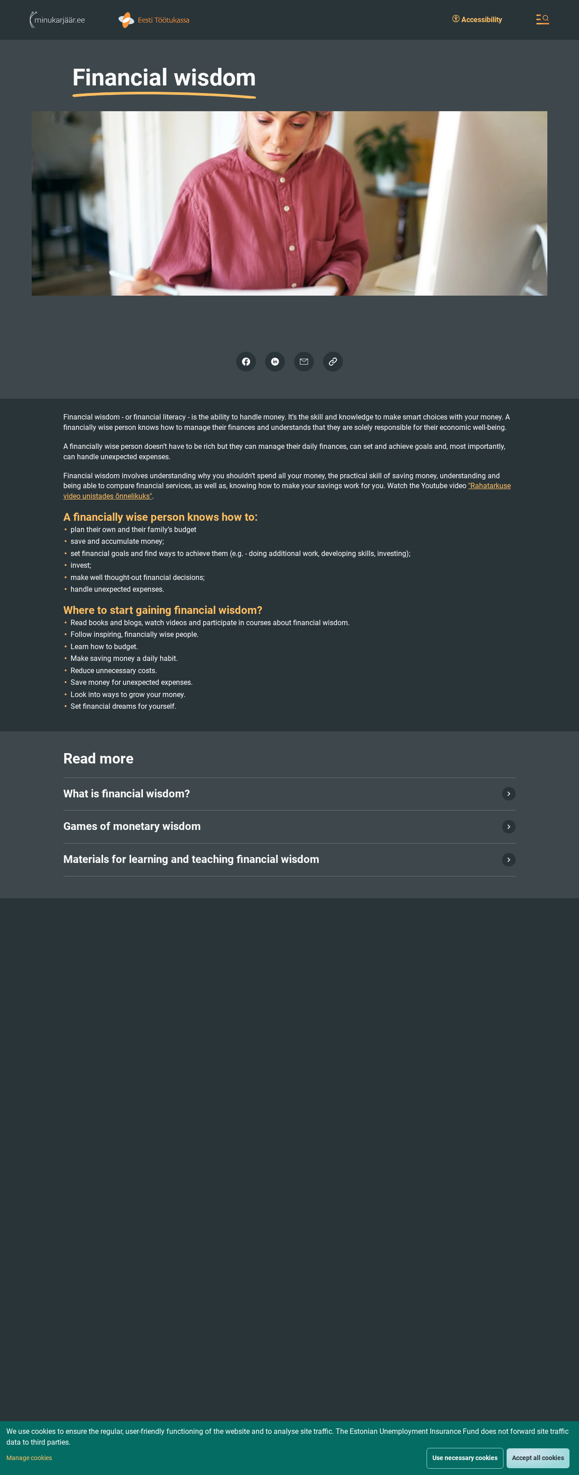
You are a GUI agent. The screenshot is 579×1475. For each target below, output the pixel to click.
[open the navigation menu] (542, 19)
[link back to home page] (57, 19)
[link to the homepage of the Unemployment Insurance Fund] (154, 19)
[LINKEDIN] (275, 362)
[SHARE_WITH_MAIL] (304, 362)
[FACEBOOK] (246, 362)
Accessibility (481, 19)
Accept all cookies (538, 1457)
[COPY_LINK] (333, 362)
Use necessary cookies (465, 1457)
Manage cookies (29, 1457)
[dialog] (289, 1448)
